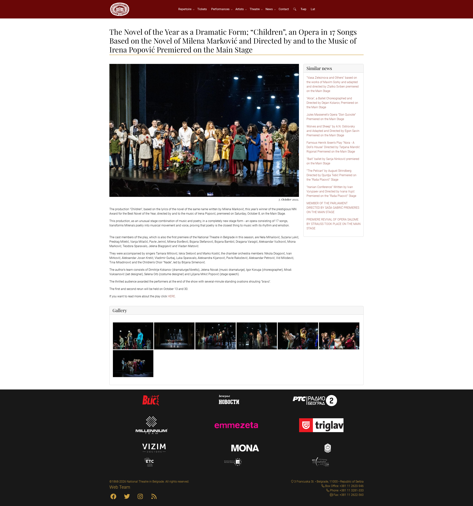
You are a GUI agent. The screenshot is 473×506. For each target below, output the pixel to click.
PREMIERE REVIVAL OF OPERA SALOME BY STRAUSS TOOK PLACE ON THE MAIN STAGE (333, 224)
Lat (313, 9)
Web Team (119, 487)
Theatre (255, 9)
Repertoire (185, 9)
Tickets (202, 9)
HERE (171, 296)
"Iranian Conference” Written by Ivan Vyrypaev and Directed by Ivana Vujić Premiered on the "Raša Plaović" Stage (331, 191)
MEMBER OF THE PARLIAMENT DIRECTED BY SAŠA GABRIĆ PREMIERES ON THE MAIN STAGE (333, 207)
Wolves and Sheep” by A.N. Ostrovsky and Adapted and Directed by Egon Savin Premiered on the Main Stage (333, 131)
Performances (221, 9)
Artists (240, 9)
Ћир (303, 9)
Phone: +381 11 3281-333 (346, 490)
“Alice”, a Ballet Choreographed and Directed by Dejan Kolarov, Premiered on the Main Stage (332, 103)
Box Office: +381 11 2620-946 (344, 486)
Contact (284, 9)
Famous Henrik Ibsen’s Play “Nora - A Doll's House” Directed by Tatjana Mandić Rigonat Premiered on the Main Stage (333, 147)
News (270, 9)
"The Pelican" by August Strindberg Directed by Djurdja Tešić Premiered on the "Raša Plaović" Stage (331, 175)
